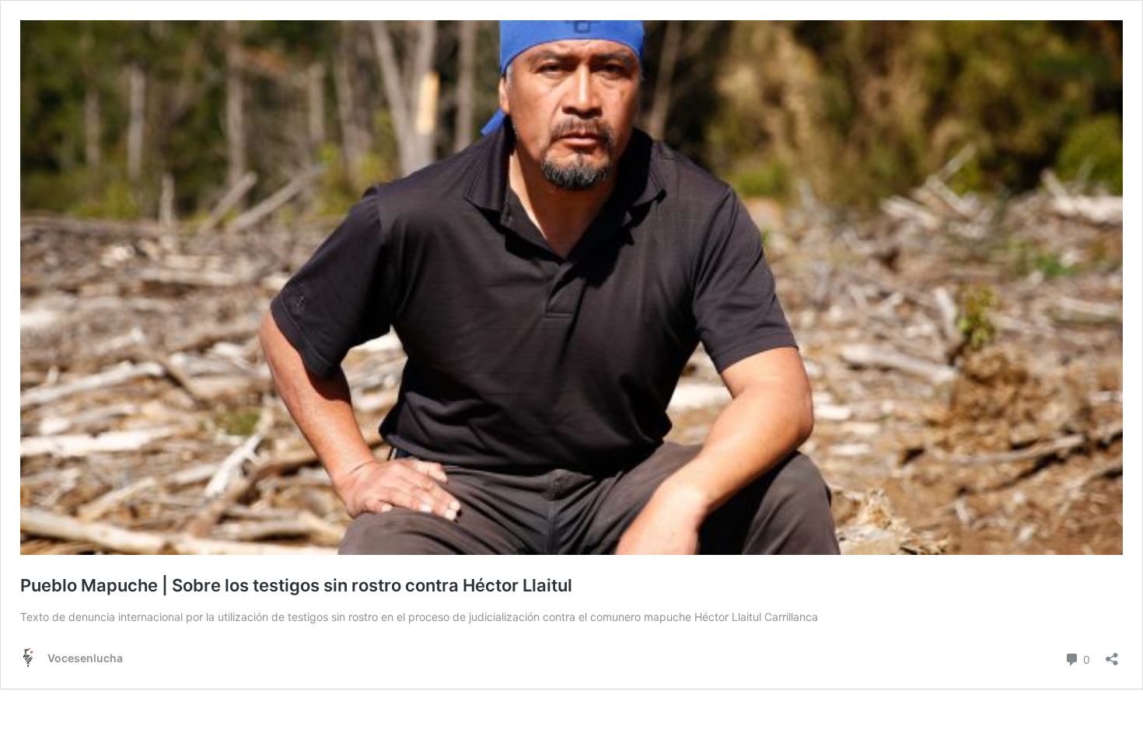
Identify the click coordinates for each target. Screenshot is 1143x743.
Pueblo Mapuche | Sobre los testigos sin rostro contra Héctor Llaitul (296, 585)
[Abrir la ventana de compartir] (1112, 654)
